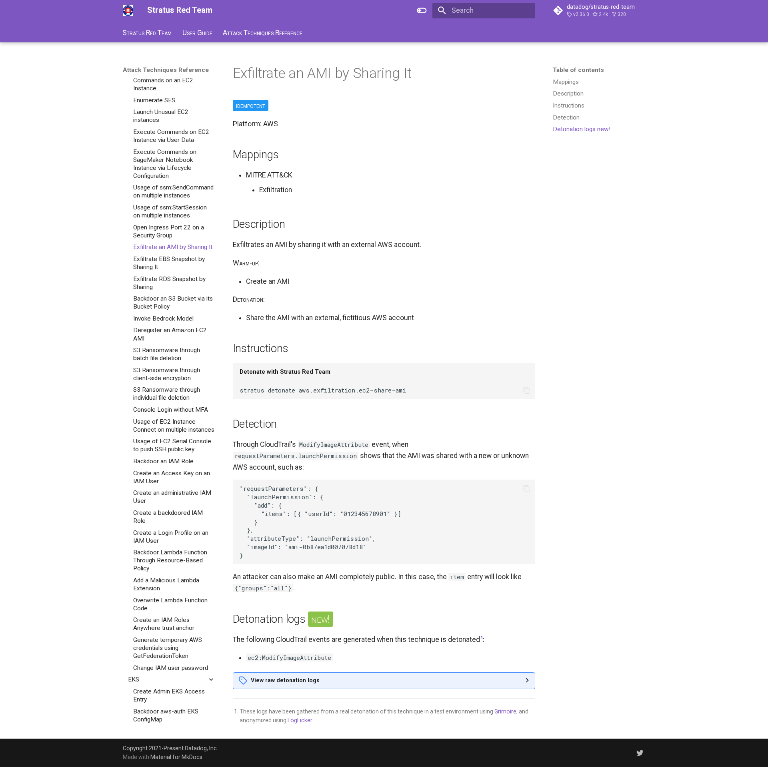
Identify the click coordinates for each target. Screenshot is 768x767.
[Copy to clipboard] (526, 390)
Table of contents (578, 70)
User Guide (197, 32)
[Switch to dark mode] (422, 10)
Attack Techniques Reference (262, 32)
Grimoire (505, 711)
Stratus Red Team (147, 32)
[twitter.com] (640, 752)
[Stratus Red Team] (128, 10)
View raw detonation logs (285, 680)
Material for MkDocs (176, 757)
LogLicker (300, 720)
